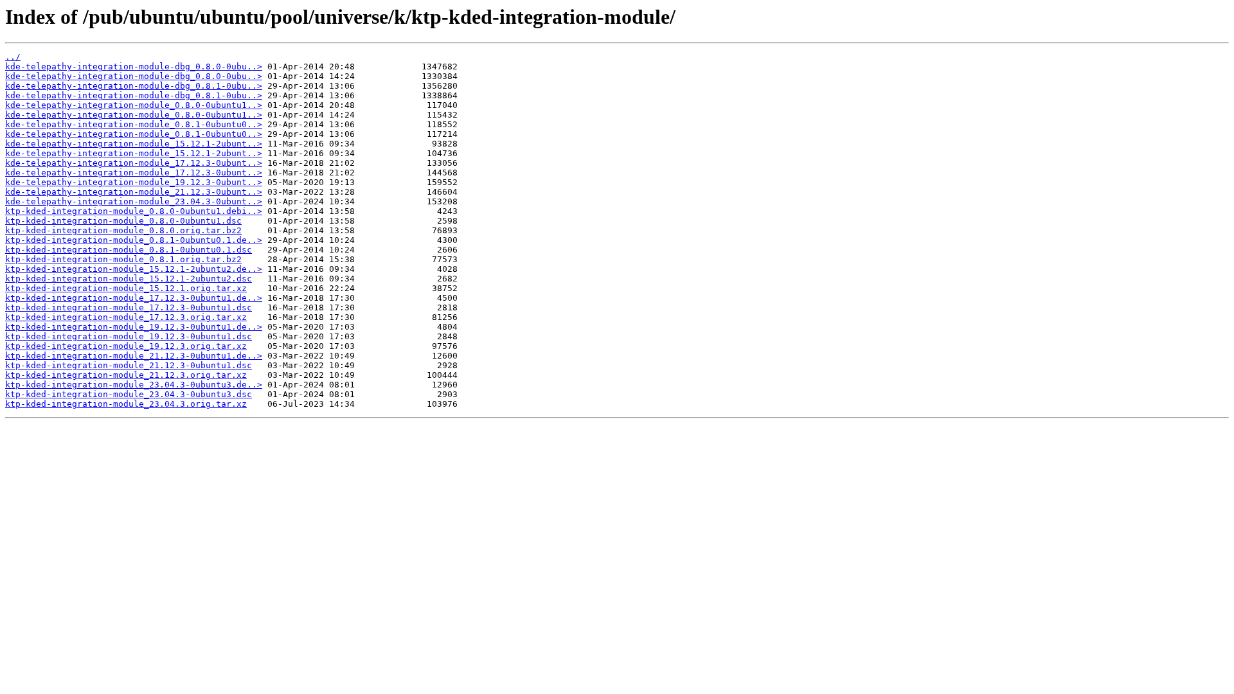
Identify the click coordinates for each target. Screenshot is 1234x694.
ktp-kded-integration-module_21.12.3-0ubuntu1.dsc (128, 365)
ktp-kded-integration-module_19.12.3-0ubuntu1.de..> (133, 327)
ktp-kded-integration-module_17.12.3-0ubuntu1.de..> (133, 298)
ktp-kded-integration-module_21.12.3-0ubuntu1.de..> (133, 355)
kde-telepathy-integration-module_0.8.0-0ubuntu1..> (133, 105)
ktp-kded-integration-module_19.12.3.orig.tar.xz (126, 346)
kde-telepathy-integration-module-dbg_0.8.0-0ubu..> (133, 66)
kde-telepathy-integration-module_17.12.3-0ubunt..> (133, 163)
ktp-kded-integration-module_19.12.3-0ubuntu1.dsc (128, 336)
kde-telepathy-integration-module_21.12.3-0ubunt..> (133, 192)
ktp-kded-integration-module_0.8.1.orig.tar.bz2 (123, 259)
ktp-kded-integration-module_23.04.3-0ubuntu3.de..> (133, 384)
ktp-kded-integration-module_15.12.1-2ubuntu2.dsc (128, 278)
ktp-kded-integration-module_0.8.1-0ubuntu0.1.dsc (128, 249)
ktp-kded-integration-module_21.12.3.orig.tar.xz (126, 375)
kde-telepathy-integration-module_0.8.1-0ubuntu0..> (133, 124)
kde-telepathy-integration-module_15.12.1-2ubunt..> (133, 143)
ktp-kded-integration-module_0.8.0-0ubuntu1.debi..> (133, 211)
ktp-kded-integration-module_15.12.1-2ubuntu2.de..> (133, 269)
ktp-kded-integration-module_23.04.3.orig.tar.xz (126, 404)
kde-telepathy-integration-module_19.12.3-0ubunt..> (133, 182)
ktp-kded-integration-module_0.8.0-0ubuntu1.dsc (123, 221)
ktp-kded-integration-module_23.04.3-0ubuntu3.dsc (128, 394)
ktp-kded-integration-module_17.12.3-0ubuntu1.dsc (128, 307)
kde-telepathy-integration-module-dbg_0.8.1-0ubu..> (133, 86)
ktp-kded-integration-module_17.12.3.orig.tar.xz (126, 317)
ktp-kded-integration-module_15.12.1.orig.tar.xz (126, 288)
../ (13, 57)
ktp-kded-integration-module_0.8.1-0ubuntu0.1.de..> (133, 240)
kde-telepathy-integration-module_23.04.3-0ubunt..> (133, 201)
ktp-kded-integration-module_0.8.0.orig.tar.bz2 (123, 230)
